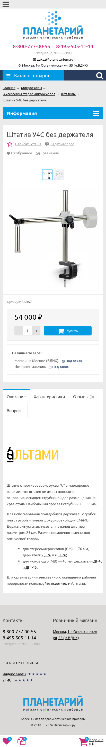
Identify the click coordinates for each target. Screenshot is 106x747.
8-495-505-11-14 (74, 46)
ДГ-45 (98, 561)
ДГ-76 (46, 554)
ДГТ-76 (60, 554)
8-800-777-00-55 (31, 46)
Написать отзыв (28, 143)
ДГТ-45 (31, 567)
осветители (60, 583)
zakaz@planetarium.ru (55, 59)
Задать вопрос (60, 143)
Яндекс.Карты (14, 673)
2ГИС (7, 680)
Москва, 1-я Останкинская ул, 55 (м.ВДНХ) (55, 65)
